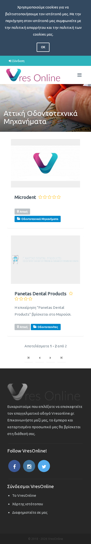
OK (43, 47)
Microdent (25, 197)
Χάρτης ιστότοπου (27, 504)
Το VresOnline (24, 495)
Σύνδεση (18, 60)
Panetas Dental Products (40, 293)
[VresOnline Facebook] (14, 466)
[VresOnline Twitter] (44, 466)
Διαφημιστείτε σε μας (30, 512)
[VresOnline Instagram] (29, 466)
